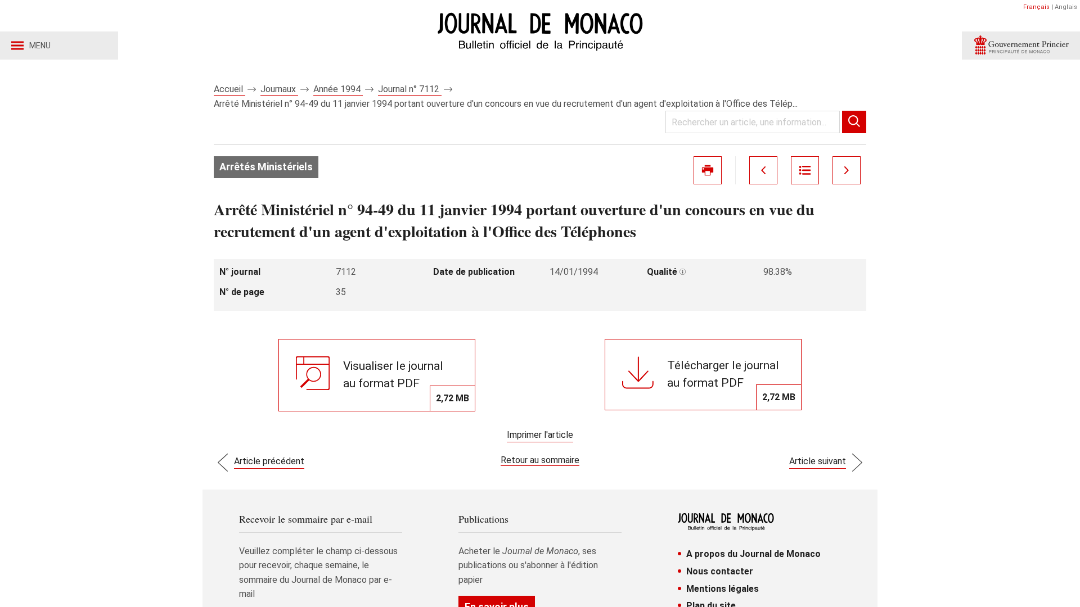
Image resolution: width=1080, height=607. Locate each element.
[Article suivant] (846, 170)
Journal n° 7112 (410, 89)
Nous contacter (719, 571)
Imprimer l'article (540, 434)
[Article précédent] (763, 170)
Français (1036, 7)
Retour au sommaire (540, 460)
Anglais (1066, 7)
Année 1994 (338, 89)
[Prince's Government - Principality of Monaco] (1021, 45)
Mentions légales (722, 588)
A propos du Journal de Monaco (753, 554)
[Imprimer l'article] (708, 170)
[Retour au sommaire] (805, 170)
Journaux (279, 89)
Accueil (229, 89)
